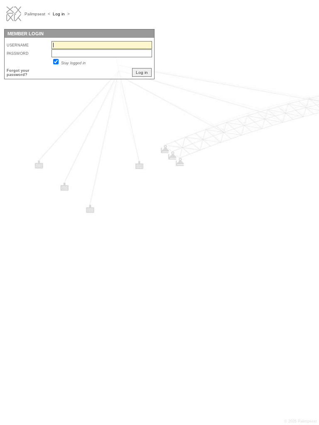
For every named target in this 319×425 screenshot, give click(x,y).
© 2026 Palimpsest (300, 421)
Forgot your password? (18, 72)
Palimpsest (35, 14)
